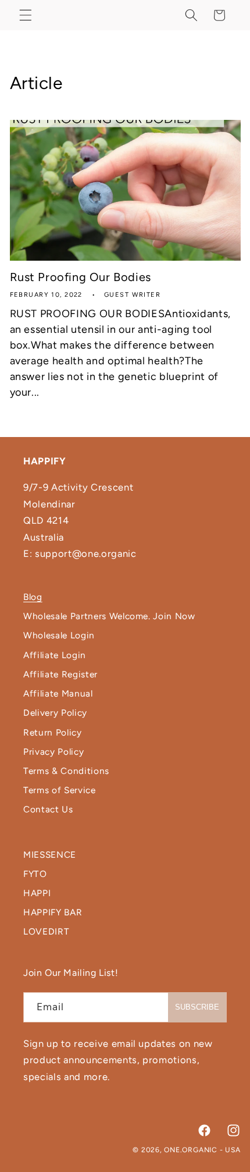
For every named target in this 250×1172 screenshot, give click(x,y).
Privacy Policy (53, 751)
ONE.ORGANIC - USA (202, 1150)
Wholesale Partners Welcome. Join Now (109, 615)
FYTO (35, 873)
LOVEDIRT (46, 931)
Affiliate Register (60, 674)
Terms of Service (59, 789)
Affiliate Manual (58, 693)
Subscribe (197, 1007)
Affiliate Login (54, 654)
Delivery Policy (55, 712)
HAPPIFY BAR (52, 912)
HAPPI (37, 892)
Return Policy (52, 732)
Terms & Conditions (66, 770)
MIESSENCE (49, 854)
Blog (32, 596)
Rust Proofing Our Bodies (80, 277)
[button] (26, 15)
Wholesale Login (59, 635)
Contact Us (48, 809)
